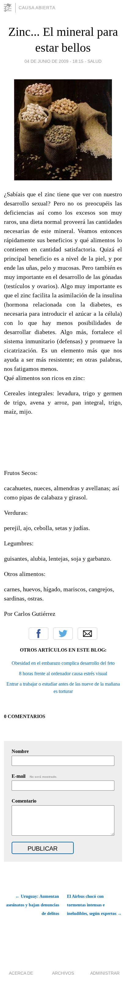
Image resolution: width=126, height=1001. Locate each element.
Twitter (63, 633)
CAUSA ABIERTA (37, 7)
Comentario (24, 800)
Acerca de (21, 973)
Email (87, 633)
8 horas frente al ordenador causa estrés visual (63, 673)
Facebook (38, 633)
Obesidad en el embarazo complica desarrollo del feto (63, 663)
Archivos (63, 973)
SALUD (94, 61)
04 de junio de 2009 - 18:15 (53, 61)
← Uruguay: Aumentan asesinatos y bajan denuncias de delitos (32, 905)
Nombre (20, 751)
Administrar (105, 973)
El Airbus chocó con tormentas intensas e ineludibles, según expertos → (94, 905)
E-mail (34, 776)
